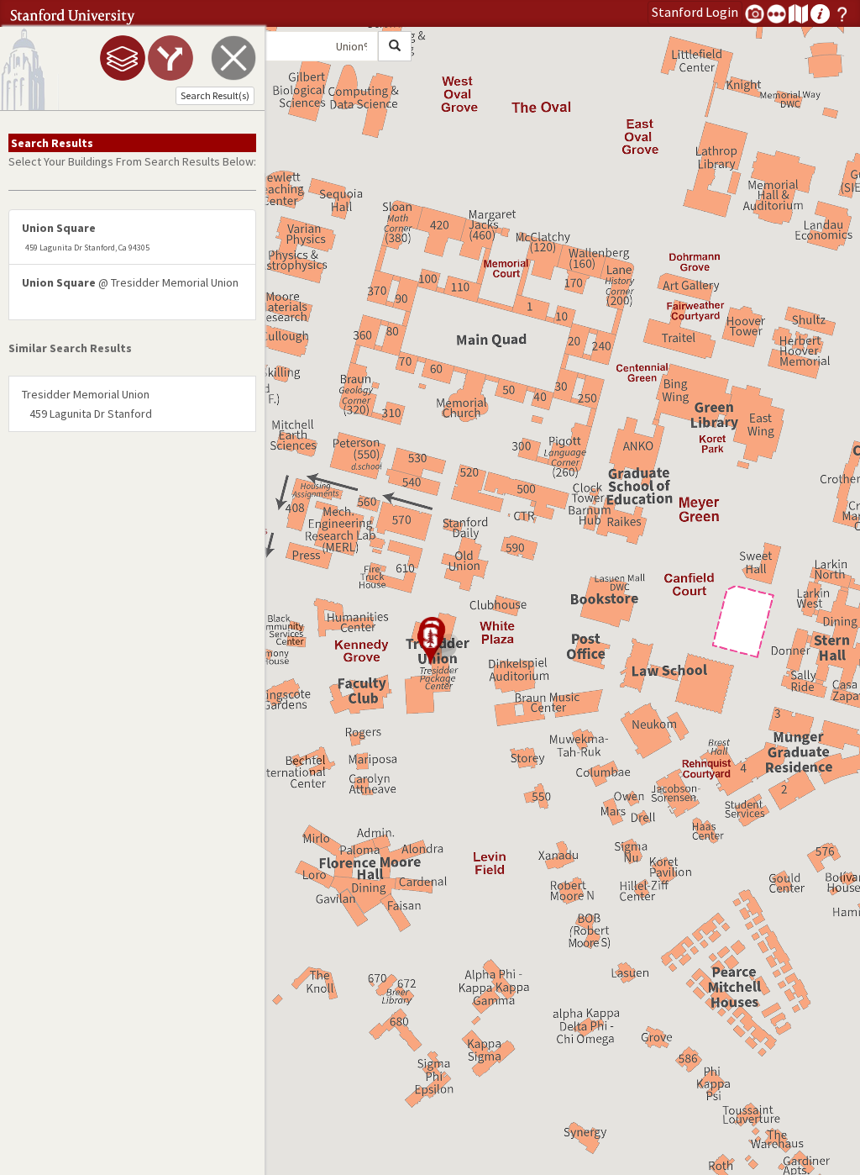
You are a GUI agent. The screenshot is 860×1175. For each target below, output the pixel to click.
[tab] (122, 58)
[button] (430, 644)
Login (695, 11)
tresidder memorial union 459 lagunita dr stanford (87, 403)
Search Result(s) (215, 95)
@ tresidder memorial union (130, 282)
